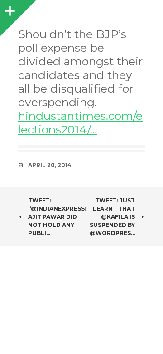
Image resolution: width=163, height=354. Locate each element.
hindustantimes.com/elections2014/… (80, 122)
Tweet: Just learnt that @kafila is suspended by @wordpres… (112, 216)
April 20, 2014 (50, 165)
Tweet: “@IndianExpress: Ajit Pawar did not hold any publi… (57, 216)
